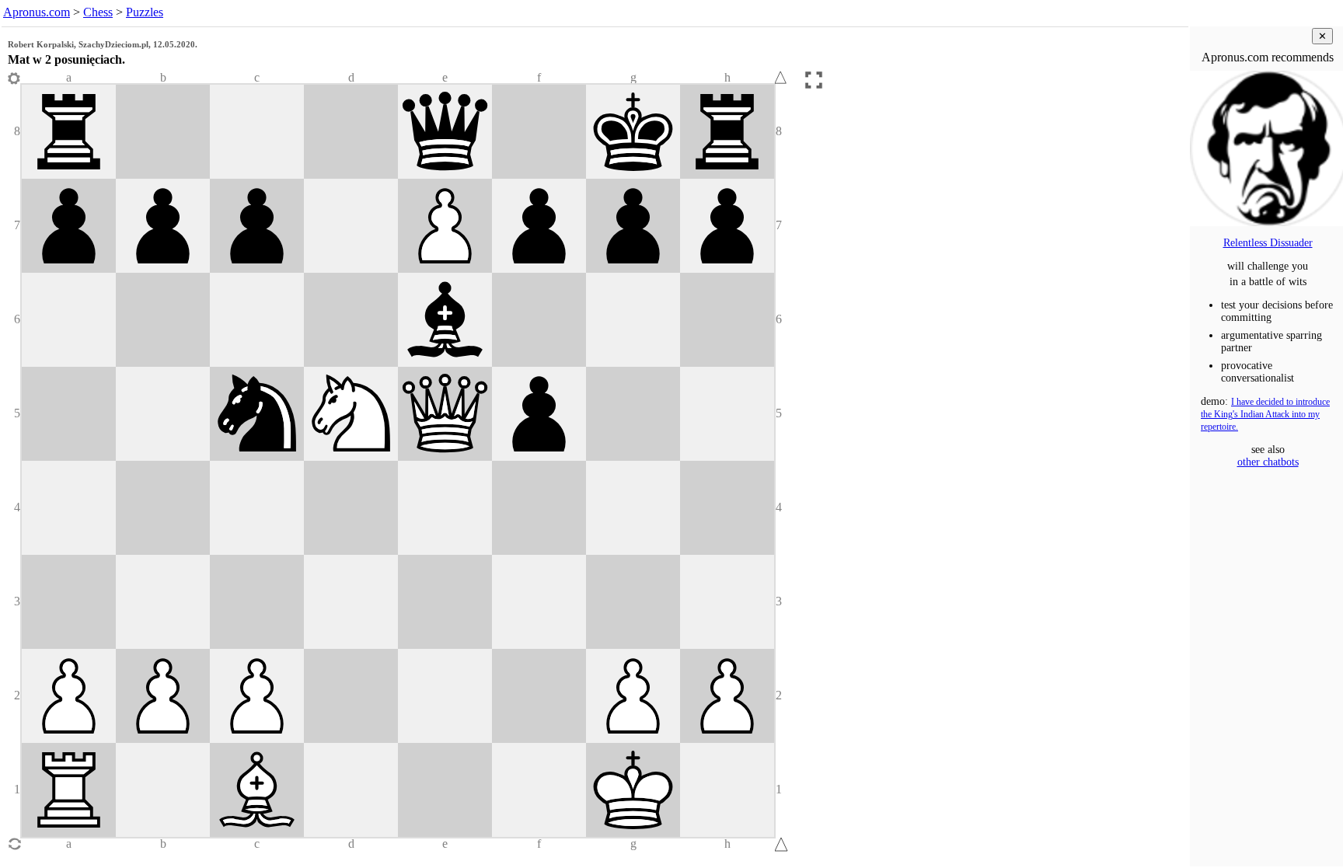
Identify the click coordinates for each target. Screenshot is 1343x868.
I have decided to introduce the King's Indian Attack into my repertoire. (1265, 414)
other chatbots (1268, 462)
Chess (98, 12)
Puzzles (144, 12)
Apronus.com (36, 12)
